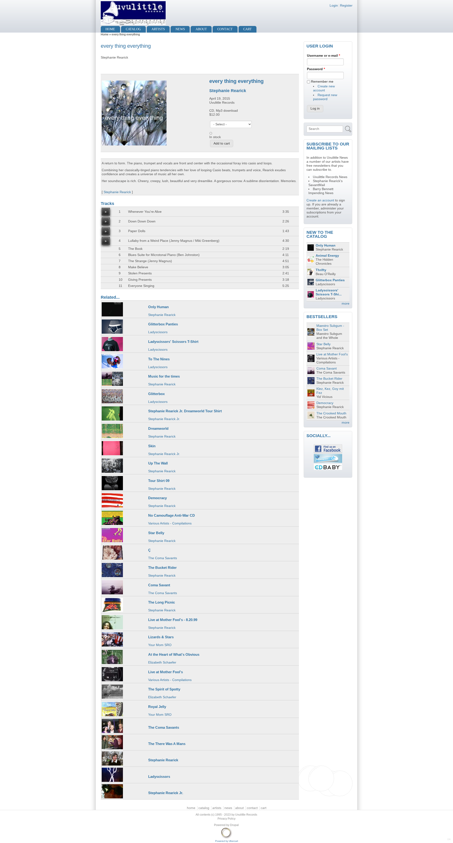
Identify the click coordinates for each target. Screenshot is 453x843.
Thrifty (321, 270)
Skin (151, 446)
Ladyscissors (158, 332)
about (201, 29)
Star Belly (156, 533)
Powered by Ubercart (226, 841)
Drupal (234, 825)
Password (316, 69)
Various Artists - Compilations (170, 523)
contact (225, 29)
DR (449, 839)
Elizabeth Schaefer (162, 662)
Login (334, 5)
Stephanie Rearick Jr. (164, 419)
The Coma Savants (162, 558)
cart (247, 29)
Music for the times (164, 376)
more (345, 303)
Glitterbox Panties (163, 324)
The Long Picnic (161, 602)
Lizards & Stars (161, 637)
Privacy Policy (226, 818)
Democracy (157, 498)
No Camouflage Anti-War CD (171, 515)
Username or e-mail (323, 55)
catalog (133, 29)
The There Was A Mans (166, 744)
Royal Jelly (157, 707)
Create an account (320, 200)
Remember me (322, 81)
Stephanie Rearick (227, 90)
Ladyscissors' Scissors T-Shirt (173, 342)
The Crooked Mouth (331, 413)
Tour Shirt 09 (158, 481)
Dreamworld (158, 428)
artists (158, 29)
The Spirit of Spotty (164, 689)
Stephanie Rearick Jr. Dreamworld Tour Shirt (185, 411)
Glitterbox (156, 394)
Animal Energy (327, 255)
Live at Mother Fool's (165, 672)
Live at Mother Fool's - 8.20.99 (172, 620)
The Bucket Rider (162, 568)
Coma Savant (159, 585)
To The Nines (159, 359)
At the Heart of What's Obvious (173, 654)
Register (346, 5)
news (180, 29)
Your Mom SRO (160, 645)
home (110, 29)
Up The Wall (158, 463)
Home (105, 34)
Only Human (158, 307)
